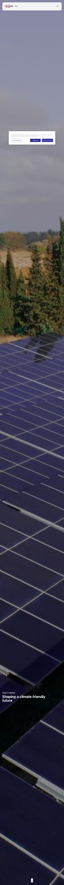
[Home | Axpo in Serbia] (10, 6)
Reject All (35, 140)
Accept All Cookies (47, 140)
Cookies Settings (16, 140)
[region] (32, 138)
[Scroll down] (32, 880)
